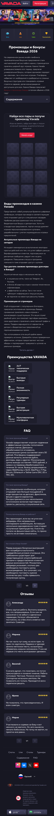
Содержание (23, 757)
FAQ (35, 757)
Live (21, 752)
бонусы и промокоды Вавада (16, 90)
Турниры (41, 752)
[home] (11, 3)
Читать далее (26, 350)
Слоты (11, 752)
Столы (30, 752)
